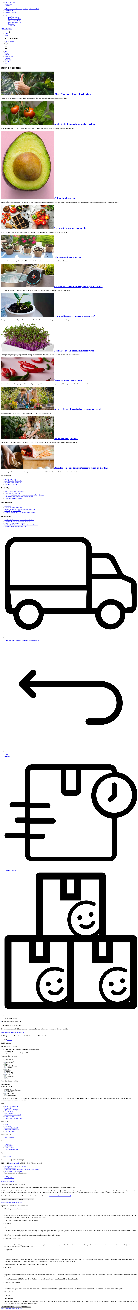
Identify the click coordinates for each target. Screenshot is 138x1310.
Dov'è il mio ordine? (14, 17)
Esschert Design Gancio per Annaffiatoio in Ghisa (19, 520)
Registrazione (9, 1126)
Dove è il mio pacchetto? (12, 1129)
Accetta (4, 1199)
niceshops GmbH (14, 1163)
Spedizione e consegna (11, 1110)
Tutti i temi (11, 25)
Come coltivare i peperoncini (68, 380)
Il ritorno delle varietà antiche (13, 498)
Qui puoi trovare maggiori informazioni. (12, 1032)
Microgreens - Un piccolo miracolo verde (74, 351)
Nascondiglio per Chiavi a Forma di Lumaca (18, 521)
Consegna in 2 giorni (11, 12)
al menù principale (10, 2)
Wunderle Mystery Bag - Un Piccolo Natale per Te (20, 512)
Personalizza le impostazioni (25, 1199)
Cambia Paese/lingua (18, 1160)
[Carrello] (71, 47)
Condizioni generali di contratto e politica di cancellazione (22, 1169)
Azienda (7, 1176)
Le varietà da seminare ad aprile (70, 228)
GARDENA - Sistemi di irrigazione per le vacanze (78, 286)
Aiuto (6, 15)
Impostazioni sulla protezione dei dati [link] (15, 1173)
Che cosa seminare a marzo (67, 257)
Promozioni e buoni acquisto (13, 1115)
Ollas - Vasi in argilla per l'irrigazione (72, 94)
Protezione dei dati (10, 1168)
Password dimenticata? (11, 1128)
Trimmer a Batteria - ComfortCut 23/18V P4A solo (20, 509)
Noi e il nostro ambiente (12, 1149)
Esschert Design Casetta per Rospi (15, 523)
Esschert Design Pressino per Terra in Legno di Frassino (21, 525)
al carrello (7, 5)
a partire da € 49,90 (22, 9)
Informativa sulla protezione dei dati (60, 1196)
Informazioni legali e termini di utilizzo (16, 1166)
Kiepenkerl (8, 506)
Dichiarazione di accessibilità (13, 1171)
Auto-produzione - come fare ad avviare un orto (19, 496)
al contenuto (8, 4)
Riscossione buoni (10, 1131)
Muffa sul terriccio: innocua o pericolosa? (74, 316)
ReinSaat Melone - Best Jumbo (14, 507)
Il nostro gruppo (9, 1147)
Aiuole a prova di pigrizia (12, 493)
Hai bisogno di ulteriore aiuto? (13, 1118)
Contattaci (11, 24)
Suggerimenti (10, 479)
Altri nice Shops (9, 1178)
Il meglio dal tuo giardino (13, 481)
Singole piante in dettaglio (13, 482)
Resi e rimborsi (9, 1113)
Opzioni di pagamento (14, 22)
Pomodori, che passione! (66, 438)
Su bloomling (8, 1146)
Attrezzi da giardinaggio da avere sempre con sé (77, 409)
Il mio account (9, 1111)
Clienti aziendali (9, 1116)
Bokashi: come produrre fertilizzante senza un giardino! (81, 468)
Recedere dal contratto (7, 1181)
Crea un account (9, 41)
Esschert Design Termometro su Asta (15, 526)
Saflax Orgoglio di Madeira (13, 511)
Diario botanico (9, 1137)
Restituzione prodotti (14, 19)
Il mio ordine (8, 1108)
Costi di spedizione (14, 20)
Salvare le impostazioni (8, 1306)
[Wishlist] (6, 45)
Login (6, 35)
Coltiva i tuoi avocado (64, 198)
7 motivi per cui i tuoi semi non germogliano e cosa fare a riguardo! (24, 495)
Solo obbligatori (12, 1199)
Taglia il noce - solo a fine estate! (14, 491)
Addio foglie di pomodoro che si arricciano (74, 124)
